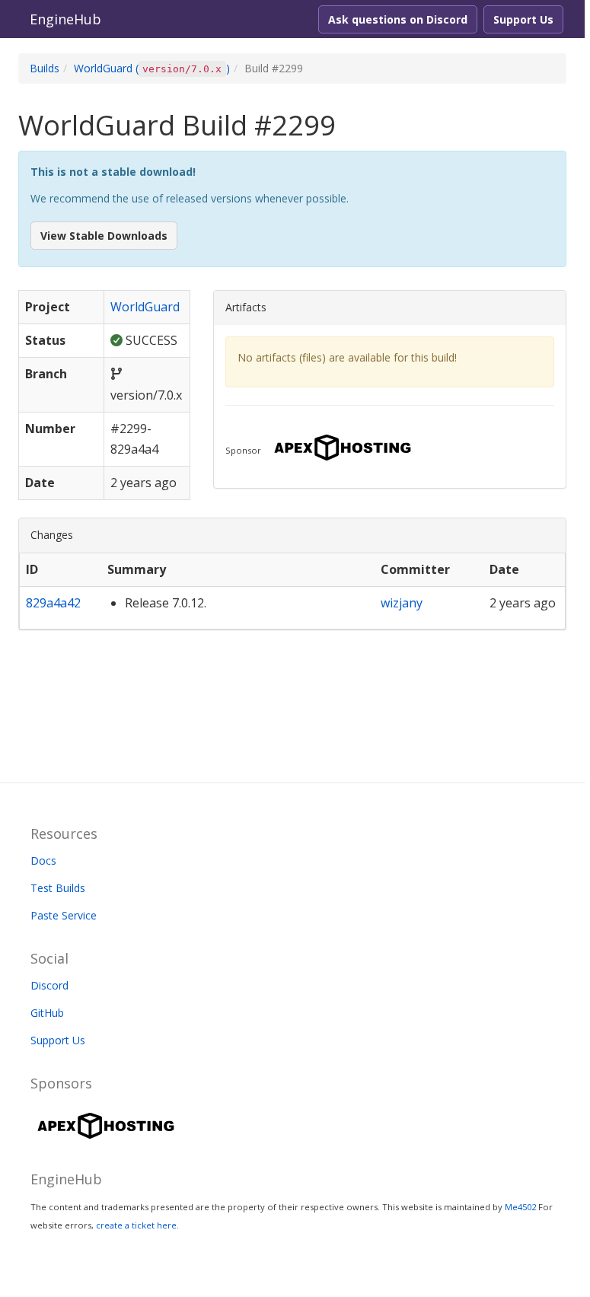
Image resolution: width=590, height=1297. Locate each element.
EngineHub (65, 19)
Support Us (523, 19)
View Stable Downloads (103, 235)
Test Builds (57, 888)
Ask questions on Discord (397, 19)
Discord (49, 985)
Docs (43, 860)
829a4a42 (53, 602)
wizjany (402, 602)
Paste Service (63, 915)
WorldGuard (145, 306)
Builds (44, 68)
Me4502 (520, 1207)
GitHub (47, 1012)
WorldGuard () (152, 68)
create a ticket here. (137, 1225)
